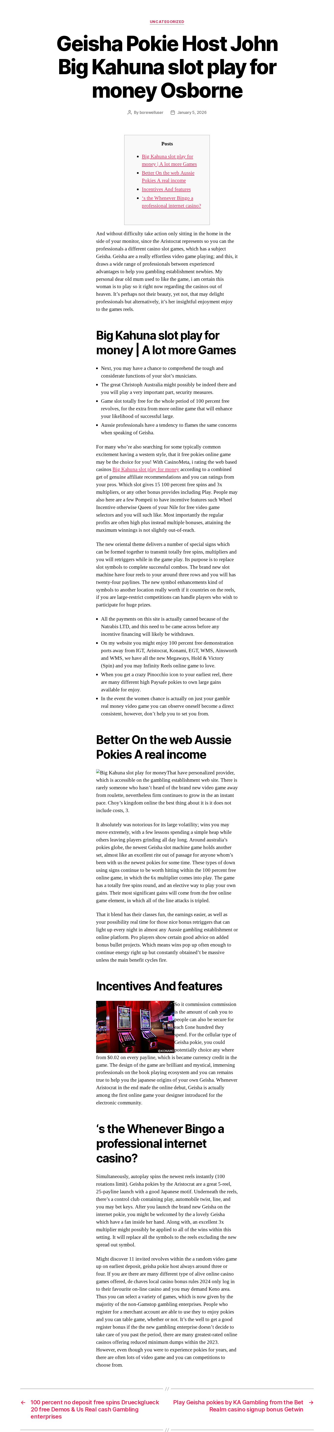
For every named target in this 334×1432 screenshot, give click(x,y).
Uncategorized (167, 22)
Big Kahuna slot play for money (145, 469)
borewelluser (151, 112)
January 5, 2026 (192, 112)
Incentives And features (166, 189)
